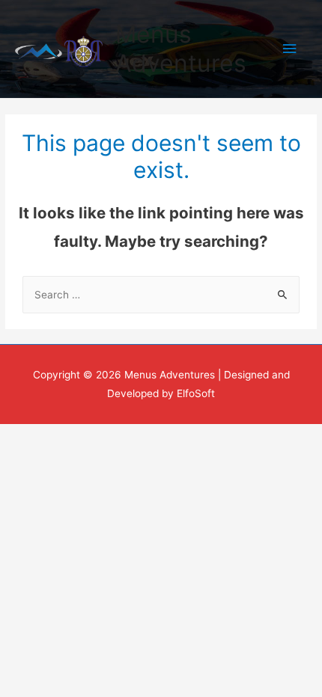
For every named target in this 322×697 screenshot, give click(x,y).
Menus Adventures (180, 48)
